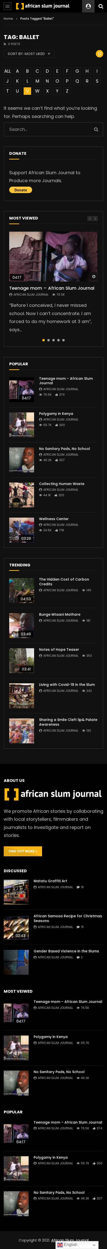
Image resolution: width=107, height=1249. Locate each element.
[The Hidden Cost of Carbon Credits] (21, 590)
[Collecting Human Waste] (21, 495)
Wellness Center (54, 518)
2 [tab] (48, 340)
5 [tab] (63, 340)
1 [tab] (43, 340)
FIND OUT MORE (22, 851)
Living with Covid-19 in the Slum (67, 684)
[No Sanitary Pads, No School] (21, 459)
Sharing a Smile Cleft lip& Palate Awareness (68, 722)
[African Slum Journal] (43, 6)
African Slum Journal (31, 294)
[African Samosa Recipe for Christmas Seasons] (16, 927)
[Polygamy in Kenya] (21, 424)
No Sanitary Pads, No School (64, 448)
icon (53, 256)
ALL (7, 71)
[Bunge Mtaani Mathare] (21, 625)
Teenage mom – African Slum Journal (51, 288)
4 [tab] (58, 340)
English (70, 1245)
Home (8, 18)
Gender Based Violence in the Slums (66, 951)
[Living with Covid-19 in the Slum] (21, 695)
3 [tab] (53, 340)
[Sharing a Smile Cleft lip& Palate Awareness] (21, 730)
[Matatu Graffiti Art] (16, 892)
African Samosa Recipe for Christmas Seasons (68, 918)
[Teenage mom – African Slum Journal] (21, 389)
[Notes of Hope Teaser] (21, 660)
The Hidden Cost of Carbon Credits (64, 582)
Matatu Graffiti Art (50, 880)
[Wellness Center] (21, 530)
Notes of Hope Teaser (59, 649)
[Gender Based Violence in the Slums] (16, 962)
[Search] (101, 6)
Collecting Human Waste (61, 483)
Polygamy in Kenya (56, 413)
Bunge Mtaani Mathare (59, 614)
